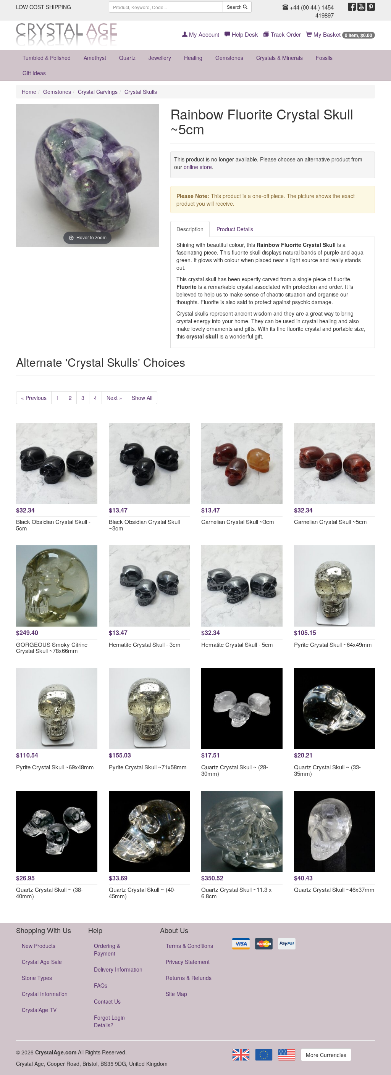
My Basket (342, 34)
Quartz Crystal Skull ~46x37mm (334, 889)
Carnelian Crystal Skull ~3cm (237, 521)
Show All (142, 397)
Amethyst (95, 57)
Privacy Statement (188, 961)
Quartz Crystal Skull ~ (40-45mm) (142, 892)
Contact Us (107, 1001)
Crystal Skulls (140, 91)
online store (198, 167)
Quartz (127, 57)
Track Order (285, 34)
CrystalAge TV (39, 1010)
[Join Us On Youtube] (361, 7)
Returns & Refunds (189, 978)
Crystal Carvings (98, 91)
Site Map (176, 994)
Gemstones (229, 57)
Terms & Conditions (189, 945)
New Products (38, 945)
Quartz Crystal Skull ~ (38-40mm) (49, 892)
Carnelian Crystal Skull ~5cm (330, 521)
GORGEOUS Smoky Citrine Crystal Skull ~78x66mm (51, 647)
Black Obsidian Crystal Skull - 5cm (53, 524)
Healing (193, 57)
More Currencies (326, 1055)
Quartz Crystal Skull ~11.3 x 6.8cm (236, 892)
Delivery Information (118, 969)
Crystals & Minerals (279, 57)
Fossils (324, 57)
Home (29, 91)
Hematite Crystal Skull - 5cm (237, 644)
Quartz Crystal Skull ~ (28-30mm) (234, 770)
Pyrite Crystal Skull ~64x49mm (333, 644)
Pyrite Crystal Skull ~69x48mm (55, 767)
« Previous (34, 397)
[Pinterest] (371, 7)
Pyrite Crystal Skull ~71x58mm (148, 767)
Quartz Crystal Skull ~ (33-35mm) (327, 770)
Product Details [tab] (235, 229)
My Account (203, 34)
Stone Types (37, 978)
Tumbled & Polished (47, 57)
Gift (34, 73)
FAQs (100, 985)
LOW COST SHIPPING (43, 7)
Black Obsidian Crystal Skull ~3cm (144, 524)
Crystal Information (45, 994)
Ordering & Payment (107, 949)
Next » (114, 397)
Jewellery (160, 57)
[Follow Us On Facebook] (352, 7)
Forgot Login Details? (109, 1021)
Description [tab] (190, 229)
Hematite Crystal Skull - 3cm (145, 644)
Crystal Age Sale (42, 961)
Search (235, 6)
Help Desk (244, 34)
